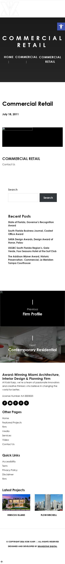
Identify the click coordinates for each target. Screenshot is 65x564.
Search (13, 189)
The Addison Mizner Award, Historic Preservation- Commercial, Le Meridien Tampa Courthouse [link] (30, 260)
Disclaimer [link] (8, 474)
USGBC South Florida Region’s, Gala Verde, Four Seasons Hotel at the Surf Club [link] (32, 249)
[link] (61, 26)
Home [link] (8, 57)
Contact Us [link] (8, 164)
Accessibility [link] (9, 461)
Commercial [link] (26, 57)
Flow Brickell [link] (49, 515)
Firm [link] (4, 426)
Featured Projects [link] (12, 422)
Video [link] (5, 439)
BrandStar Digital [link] (47, 546)
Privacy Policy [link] (9, 470)
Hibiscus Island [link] (16, 515)
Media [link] (5, 431)
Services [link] (6, 435)
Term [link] (5, 465)
